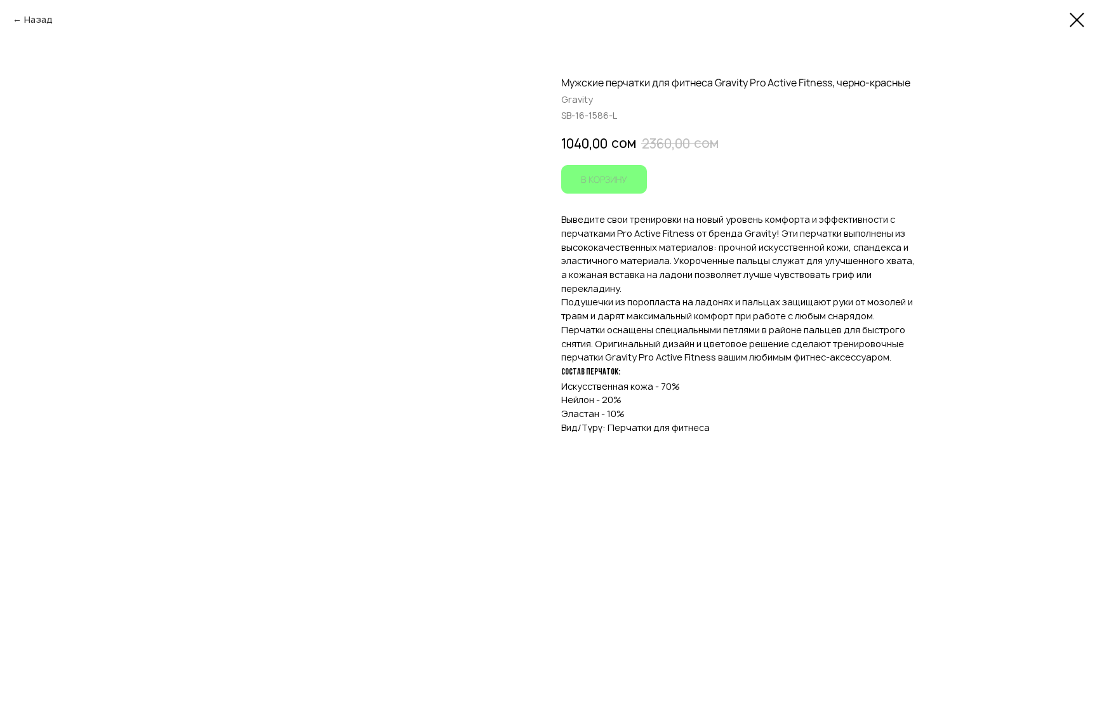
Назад (38, 19)
